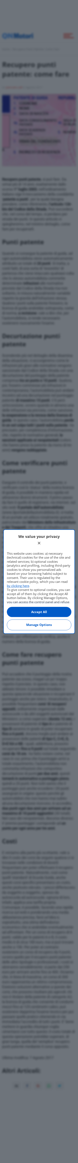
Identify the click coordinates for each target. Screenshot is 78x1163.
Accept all (39, 612)
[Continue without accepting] (39, 543)
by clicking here (18, 586)
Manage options (39, 625)
